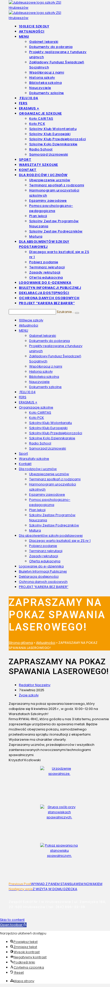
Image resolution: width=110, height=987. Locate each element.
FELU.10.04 (27, 392)
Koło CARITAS (40, 412)
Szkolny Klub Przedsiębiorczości (55, 433)
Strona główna (21, 642)
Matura (35, 530)
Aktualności (28, 325)
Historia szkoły (41, 371)
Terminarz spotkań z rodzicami (55, 479)
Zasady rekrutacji (43, 556)
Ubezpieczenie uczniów (49, 474)
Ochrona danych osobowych (43, 581)
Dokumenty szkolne (45, 386)
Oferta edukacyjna (44, 561)
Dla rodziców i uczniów (38, 468)
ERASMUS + (28, 402)
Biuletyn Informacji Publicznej (43, 571)
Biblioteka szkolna (44, 376)
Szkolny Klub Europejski (48, 427)
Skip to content (12, 919)
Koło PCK (36, 417)
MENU (23, 330)
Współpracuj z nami (45, 366)
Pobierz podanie (43, 545)
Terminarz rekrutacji (45, 550)
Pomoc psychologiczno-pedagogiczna (49, 502)
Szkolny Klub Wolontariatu (50, 422)
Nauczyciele (39, 381)
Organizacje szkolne (36, 407)
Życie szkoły (29, 695)
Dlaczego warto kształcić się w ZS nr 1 (60, 540)
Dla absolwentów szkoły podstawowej (51, 535)
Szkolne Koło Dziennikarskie (52, 438)
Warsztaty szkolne (34, 458)
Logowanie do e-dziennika (41, 566)
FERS (22, 397)
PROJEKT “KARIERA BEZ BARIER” (43, 586)
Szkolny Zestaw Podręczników (54, 525)
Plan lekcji (37, 509)
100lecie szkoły (31, 320)
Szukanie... (65, 311)
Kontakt (25, 463)
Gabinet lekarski (42, 335)
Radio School (40, 443)
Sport (23, 453)
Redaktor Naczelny (34, 685)
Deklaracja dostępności (39, 576)
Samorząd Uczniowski (47, 448)
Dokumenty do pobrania (49, 340)
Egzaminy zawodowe (47, 494)
